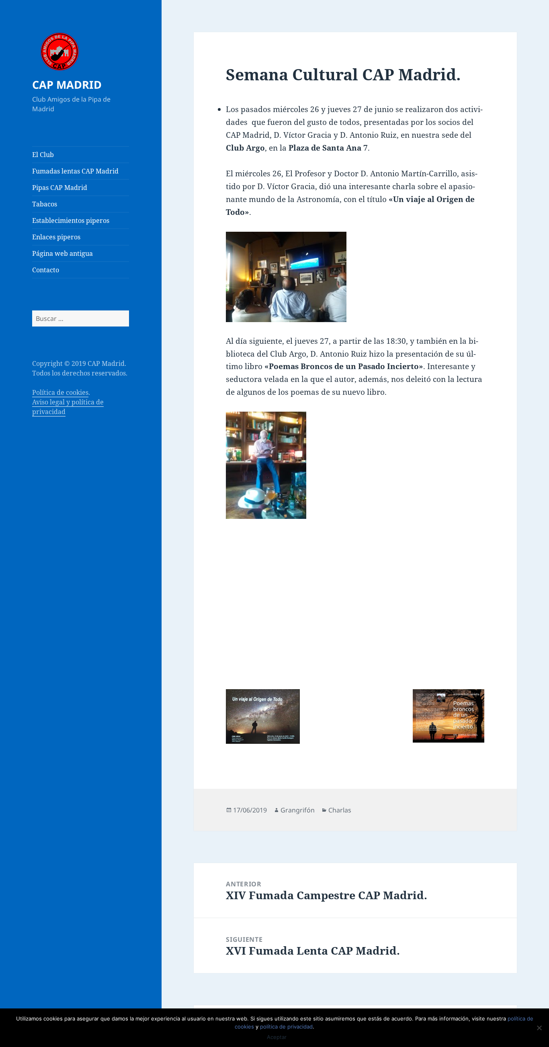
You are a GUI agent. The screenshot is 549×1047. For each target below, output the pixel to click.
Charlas (339, 810)
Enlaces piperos (56, 237)
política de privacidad (286, 1026)
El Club (43, 154)
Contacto (45, 269)
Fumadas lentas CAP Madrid (75, 171)
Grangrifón (298, 810)
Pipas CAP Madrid (59, 187)
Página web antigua (62, 253)
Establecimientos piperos (70, 220)
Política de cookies (60, 392)
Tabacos (44, 204)
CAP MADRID (67, 84)
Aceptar (277, 1037)
